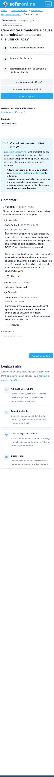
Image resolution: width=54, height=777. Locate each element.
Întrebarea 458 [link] (31, 14)
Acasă (4, 10)
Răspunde (12, 220)
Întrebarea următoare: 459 (25, 89)
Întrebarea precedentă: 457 (29, 82)
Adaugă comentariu (41, 356)
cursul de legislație (21, 173)
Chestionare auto (19, 10)
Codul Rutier (39, 173)
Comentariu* (7, 331)
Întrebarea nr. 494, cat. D (13, 112)
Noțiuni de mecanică (11, 14)
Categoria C (37, 10)
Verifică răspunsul (27, 96)
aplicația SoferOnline (16, 152)
